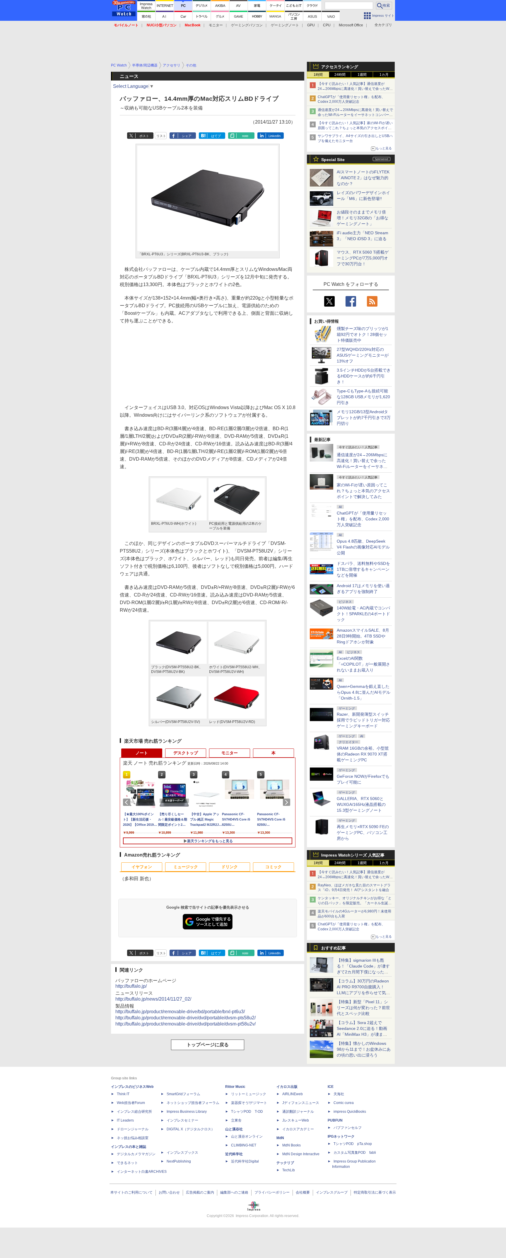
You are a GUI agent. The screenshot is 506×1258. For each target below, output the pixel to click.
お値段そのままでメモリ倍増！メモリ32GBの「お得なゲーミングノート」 (362, 218)
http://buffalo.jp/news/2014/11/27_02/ (153, 999)
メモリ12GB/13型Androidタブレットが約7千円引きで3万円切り (364, 417)
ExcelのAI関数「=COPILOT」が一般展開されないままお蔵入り (363, 664)
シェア (187, 136)
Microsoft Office (351, 25)
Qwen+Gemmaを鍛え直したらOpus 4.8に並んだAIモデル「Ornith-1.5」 (363, 692)
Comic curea (344, 1103)
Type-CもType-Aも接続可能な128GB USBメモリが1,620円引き (363, 397)
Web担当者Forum (131, 1103)
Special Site (333, 159)
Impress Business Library (187, 1112)
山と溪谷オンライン (247, 1136)
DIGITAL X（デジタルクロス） (191, 1129)
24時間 (340, 75)
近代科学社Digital (245, 1161)
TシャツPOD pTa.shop (353, 1144)
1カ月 (384, 75)
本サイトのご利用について (131, 1192)
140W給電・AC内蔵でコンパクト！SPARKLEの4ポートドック (363, 614)
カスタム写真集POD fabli (355, 1153)
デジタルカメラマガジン (136, 1154)
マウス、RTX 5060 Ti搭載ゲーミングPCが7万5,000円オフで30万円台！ (363, 258)
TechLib (288, 1170)
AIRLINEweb (292, 1094)
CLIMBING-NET (243, 1145)
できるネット (127, 1163)
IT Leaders (125, 1120)
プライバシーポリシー (272, 1192)
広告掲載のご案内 (200, 1192)
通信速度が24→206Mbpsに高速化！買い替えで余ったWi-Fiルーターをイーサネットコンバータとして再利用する (355, 115)
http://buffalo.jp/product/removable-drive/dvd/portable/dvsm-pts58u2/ (185, 1017)
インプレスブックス (182, 1153)
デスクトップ (185, 753)
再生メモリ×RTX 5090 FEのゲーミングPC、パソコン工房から (363, 832)
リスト (161, 136)
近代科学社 (234, 1154)
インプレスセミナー (182, 1120)
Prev (127, 802)
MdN (280, 1138)
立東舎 (236, 1120)
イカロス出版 (287, 1087)
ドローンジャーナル (132, 1129)
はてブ (216, 136)
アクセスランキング (339, 66)
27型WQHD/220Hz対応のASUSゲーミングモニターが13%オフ (363, 355)
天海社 (339, 1094)
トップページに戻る (208, 1044)
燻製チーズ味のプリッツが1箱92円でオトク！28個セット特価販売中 (362, 334)
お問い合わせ (169, 1192)
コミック (273, 866)
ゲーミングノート (285, 25)
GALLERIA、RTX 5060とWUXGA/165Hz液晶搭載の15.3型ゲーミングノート (361, 804)
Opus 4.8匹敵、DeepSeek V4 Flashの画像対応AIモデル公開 (363, 547)
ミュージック (185, 866)
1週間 (362, 75)
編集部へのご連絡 (234, 1192)
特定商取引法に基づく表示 (375, 1192)
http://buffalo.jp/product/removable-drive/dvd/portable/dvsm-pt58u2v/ (185, 1023)
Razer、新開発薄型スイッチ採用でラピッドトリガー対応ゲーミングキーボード (363, 720)
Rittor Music (235, 1087)
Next (287, 802)
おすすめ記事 (333, 948)
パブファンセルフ (348, 1128)
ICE (331, 1087)
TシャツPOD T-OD (247, 1112)
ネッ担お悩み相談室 (132, 1138)
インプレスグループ (332, 1192)
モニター (216, 25)
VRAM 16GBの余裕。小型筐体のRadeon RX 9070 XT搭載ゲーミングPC (363, 754)
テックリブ (285, 1163)
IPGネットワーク (341, 1136)
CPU (327, 25)
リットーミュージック (248, 1094)
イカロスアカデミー (298, 1129)
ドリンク (229, 866)
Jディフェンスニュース (300, 1103)
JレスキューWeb (295, 1120)
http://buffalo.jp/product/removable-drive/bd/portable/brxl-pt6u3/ (180, 1011)
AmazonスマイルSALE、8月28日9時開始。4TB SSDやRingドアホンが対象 (363, 636)
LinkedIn (275, 136)
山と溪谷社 (234, 1129)
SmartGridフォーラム (183, 1094)
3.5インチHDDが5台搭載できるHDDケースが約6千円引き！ (364, 376)
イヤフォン (141, 866)
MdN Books (291, 1145)
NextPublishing (179, 1161)
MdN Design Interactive (300, 1154)
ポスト (144, 136)
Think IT (123, 1094)
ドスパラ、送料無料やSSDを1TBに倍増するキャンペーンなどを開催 (363, 569)
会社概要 (303, 1192)
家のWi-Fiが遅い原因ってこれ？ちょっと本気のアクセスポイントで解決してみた (363, 491)
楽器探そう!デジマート (249, 1103)
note (245, 136)
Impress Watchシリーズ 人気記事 (352, 855)
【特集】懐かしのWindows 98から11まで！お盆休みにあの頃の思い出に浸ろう (364, 1049)
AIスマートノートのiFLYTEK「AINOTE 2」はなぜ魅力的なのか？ (363, 178)
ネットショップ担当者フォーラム (193, 1103)
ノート (142, 753)
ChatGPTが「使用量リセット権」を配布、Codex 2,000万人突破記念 (363, 519)
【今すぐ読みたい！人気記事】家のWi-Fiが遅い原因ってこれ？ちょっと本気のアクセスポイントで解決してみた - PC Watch (355, 128)
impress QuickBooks (350, 1112)
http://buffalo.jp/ (131, 986)
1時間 (318, 75)
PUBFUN (335, 1120)
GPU (311, 25)
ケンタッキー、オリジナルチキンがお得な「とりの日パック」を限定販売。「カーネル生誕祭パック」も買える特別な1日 (355, 903)
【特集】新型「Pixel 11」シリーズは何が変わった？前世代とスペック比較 (363, 1007)
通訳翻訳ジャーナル (298, 1112)
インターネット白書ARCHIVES (142, 1172)
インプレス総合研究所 (134, 1112)
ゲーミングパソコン (247, 25)
